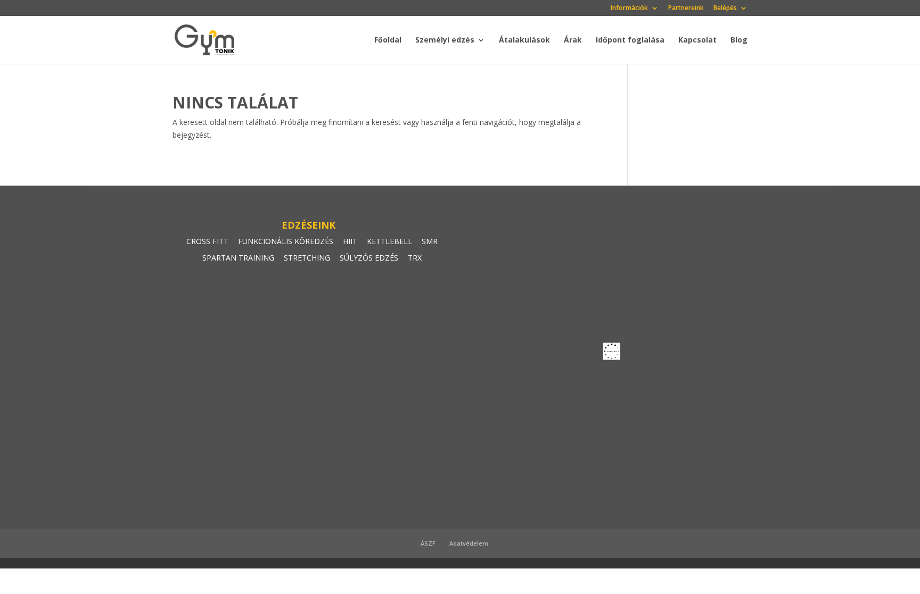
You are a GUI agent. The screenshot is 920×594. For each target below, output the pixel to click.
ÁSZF (428, 543)
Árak (573, 40)
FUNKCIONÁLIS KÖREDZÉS (285, 241)
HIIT (350, 241)
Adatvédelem (468, 543)
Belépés (725, 8)
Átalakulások (524, 40)
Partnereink (686, 8)
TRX (415, 258)
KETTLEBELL (389, 241)
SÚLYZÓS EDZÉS (369, 258)
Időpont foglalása (630, 40)
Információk (629, 8)
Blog (739, 40)
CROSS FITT (207, 241)
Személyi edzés (444, 40)
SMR (430, 241)
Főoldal (387, 40)
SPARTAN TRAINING (238, 258)
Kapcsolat (697, 40)
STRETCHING (307, 258)
